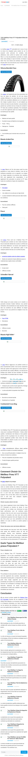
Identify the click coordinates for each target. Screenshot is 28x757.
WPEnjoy (21, 755)
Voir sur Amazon (6, 72)
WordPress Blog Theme (13, 755)
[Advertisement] (14, 22)
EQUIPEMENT (4, 41)
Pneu (4, 448)
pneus (4, 94)
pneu (7, 49)
